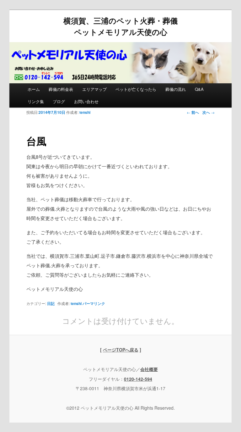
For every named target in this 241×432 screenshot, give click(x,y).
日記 (51, 303)
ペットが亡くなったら (135, 89)
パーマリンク (94, 303)
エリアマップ (94, 89)
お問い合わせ (86, 101)
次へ (208, 112)
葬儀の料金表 (61, 89)
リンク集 (36, 101)
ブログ (59, 101)
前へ (193, 112)
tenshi (84, 112)
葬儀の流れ (175, 89)
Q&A (199, 89)
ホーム (34, 89)
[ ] (120, 349)
